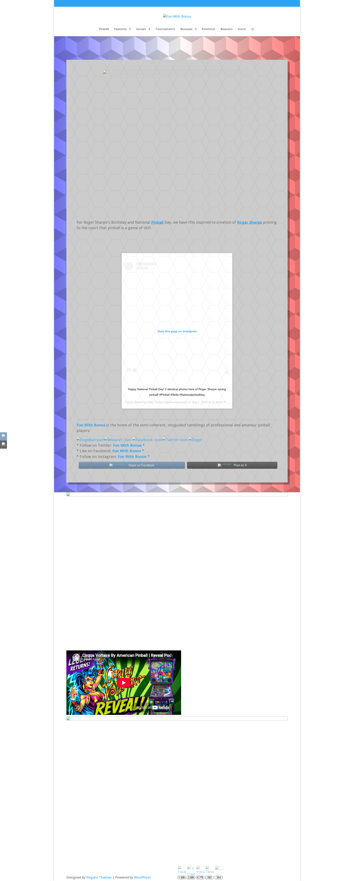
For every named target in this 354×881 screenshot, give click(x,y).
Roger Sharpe (249, 222)
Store (242, 29)
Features (120, 29)
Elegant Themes (99, 877)
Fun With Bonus (91, 424)
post (174, 331)
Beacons (227, 29)
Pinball (104, 29)
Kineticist (208, 29)
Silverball (184, 50)
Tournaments (165, 29)
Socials (141, 29)
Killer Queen (155, 402)
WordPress (142, 877)
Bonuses (186, 29)
